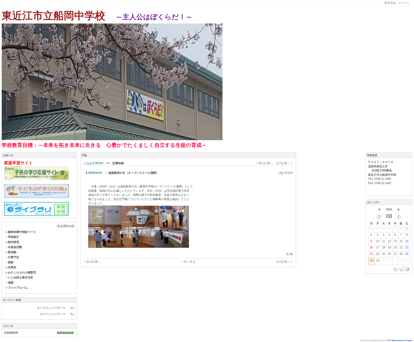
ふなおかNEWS (94, 163)
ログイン (404, 3)
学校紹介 (13, 236)
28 (383, 228)
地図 (11, 282)
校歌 (11, 262)
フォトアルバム (18, 287)
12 (389, 241)
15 (406, 241)
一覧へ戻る (188, 261)
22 (406, 247)
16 (371, 247)
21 (401, 247)
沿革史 (12, 267)
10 (377, 241)
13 (395, 241)
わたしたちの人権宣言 (22, 272)
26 (371, 228)
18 (383, 247)
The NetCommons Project (399, 340)
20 (395, 247)
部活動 (12, 252)
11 (383, 241)
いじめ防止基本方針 (20, 277)
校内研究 (13, 242)
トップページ (65, 226)
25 (383, 254)
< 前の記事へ (264, 163)
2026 (389, 209)
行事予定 (13, 257)
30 (395, 228)
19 (389, 247)
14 (401, 241)
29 (389, 228)
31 (401, 228)
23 (371, 254)
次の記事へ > (284, 163)
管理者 (288, 172)
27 (377, 228)
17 (377, 247)
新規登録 (390, 3)
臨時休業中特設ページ (22, 232)
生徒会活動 (15, 247)
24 (377, 254)
